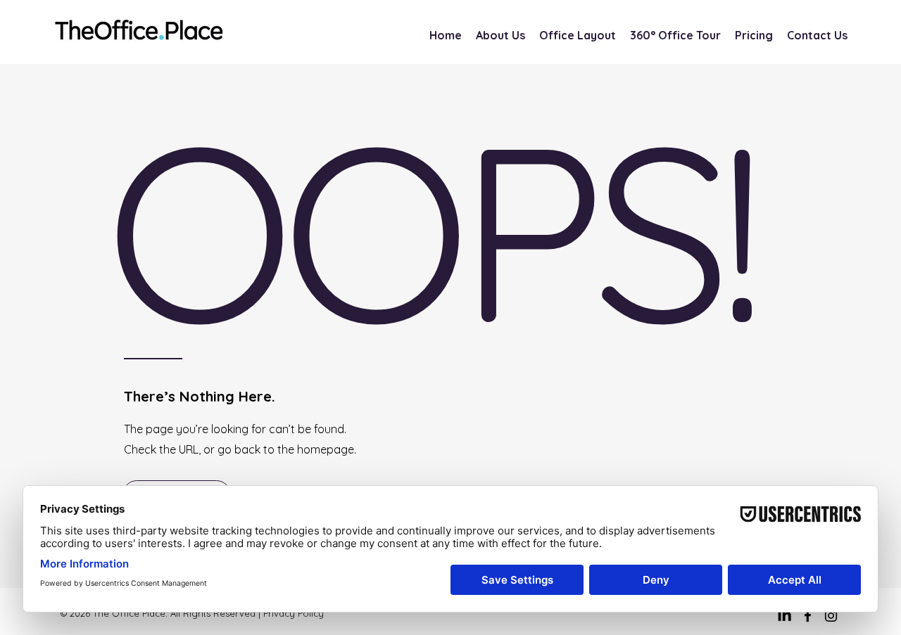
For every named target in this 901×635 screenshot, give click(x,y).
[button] (754, 35)
